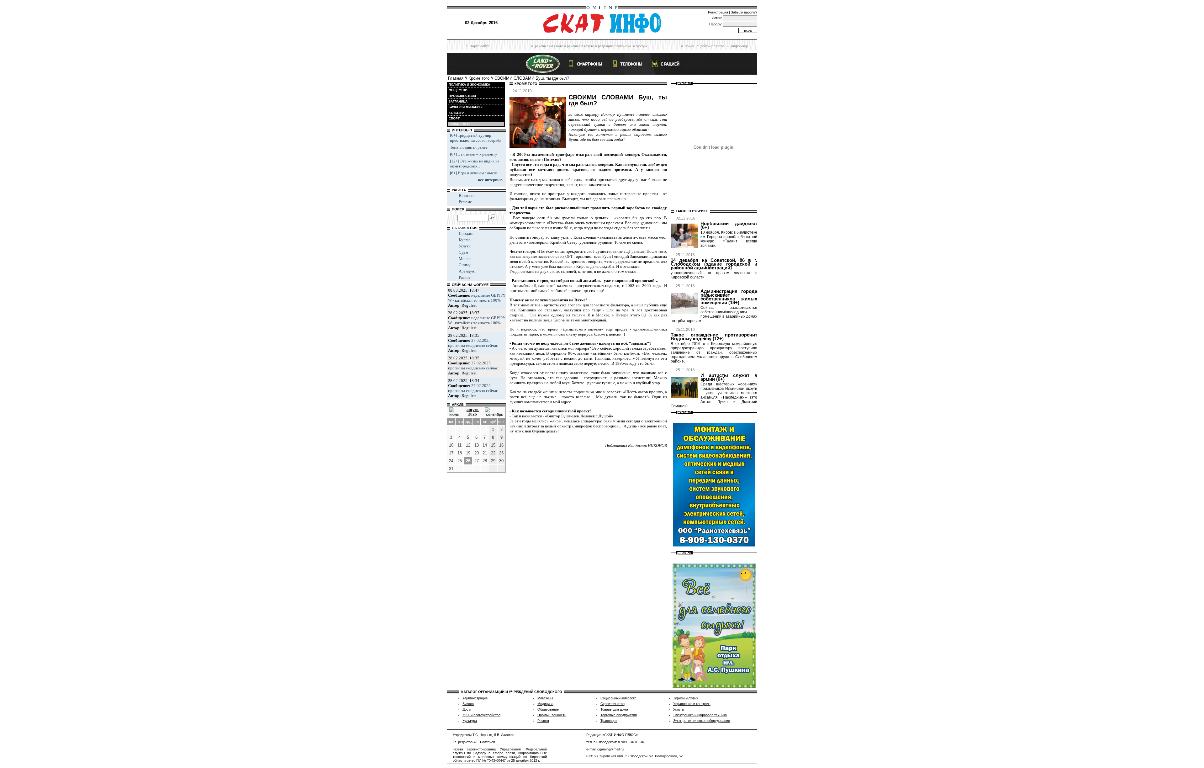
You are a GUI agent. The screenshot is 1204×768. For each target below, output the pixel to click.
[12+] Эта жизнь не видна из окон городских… (474, 163)
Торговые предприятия (618, 715)
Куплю (465, 239)
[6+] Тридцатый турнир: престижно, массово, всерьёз (475, 138)
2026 (472, 414)
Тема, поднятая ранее (469, 147)
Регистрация (718, 12)
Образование (548, 709)
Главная (455, 78)
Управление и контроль (691, 704)
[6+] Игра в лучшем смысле (474, 173)
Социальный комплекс (618, 698)
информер (739, 46)
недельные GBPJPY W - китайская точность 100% (476, 298)
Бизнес (468, 704)
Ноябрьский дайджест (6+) (728, 225)
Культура (469, 721)
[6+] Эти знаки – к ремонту (473, 154)
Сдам (463, 252)
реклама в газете (580, 46)
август (473, 410)
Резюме (465, 201)
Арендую (467, 271)
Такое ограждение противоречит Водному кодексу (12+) (714, 336)
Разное (465, 277)
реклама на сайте (549, 46)
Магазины (545, 698)
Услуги (465, 246)
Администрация (475, 698)
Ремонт (543, 721)
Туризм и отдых (685, 698)
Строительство (612, 704)
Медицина (545, 704)
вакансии (623, 46)
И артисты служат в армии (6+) (728, 377)
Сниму (465, 264)
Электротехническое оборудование (701, 721)
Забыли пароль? (744, 12)
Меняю (465, 258)
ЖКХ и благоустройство (481, 715)
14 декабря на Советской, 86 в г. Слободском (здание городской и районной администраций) (714, 264)
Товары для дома (614, 709)
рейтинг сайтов (712, 46)
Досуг (467, 709)
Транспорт (608, 721)
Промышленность (551, 715)
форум (641, 46)
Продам (466, 233)
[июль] (455, 412)
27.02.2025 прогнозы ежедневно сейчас (473, 343)
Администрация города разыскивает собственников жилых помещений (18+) (728, 297)
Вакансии (467, 195)
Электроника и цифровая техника (700, 715)
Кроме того (478, 78)
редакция (605, 46)
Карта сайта (479, 46)
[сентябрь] (494, 412)
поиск (689, 46)
